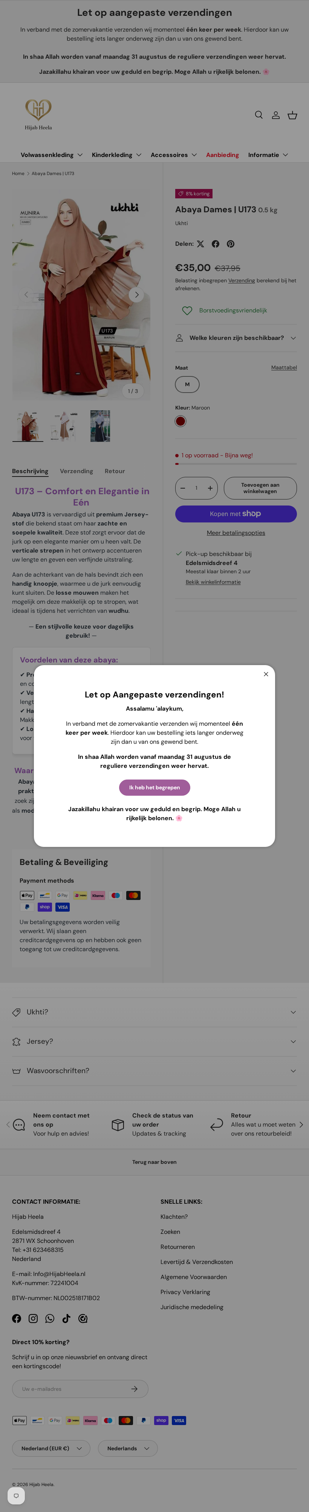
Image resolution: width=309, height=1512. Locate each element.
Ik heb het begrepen (154, 787)
